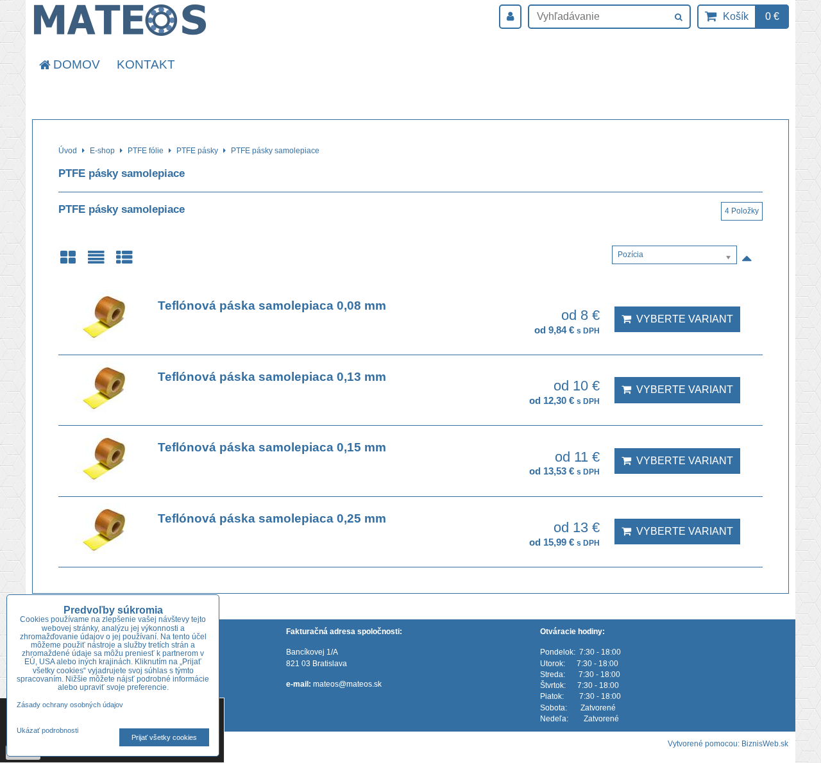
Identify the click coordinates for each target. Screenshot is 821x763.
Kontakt (146, 64)
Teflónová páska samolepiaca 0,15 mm (272, 447)
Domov (76, 64)
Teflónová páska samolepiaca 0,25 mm (272, 518)
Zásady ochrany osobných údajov (70, 705)
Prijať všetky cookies (164, 737)
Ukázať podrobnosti (47, 730)
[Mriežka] (68, 262)
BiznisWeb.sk (764, 744)
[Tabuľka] (124, 262)
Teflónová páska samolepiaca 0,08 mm (272, 305)
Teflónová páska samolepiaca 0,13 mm (272, 376)
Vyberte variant (682, 319)
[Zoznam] (96, 262)
